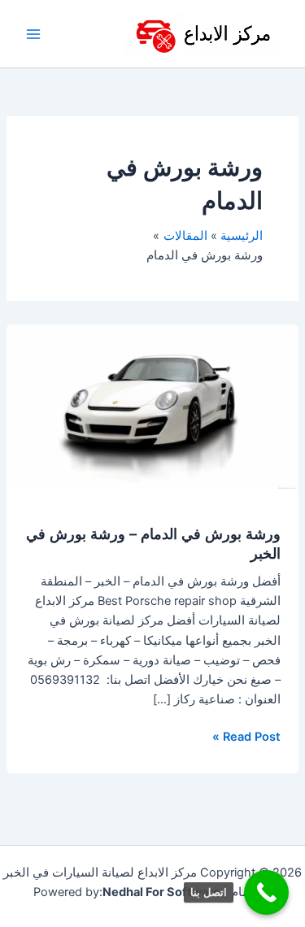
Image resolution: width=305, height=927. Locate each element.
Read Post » (246, 735)
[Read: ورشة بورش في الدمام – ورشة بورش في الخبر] (152, 405)
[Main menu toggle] (33, 34)
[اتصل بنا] (266, 892)
